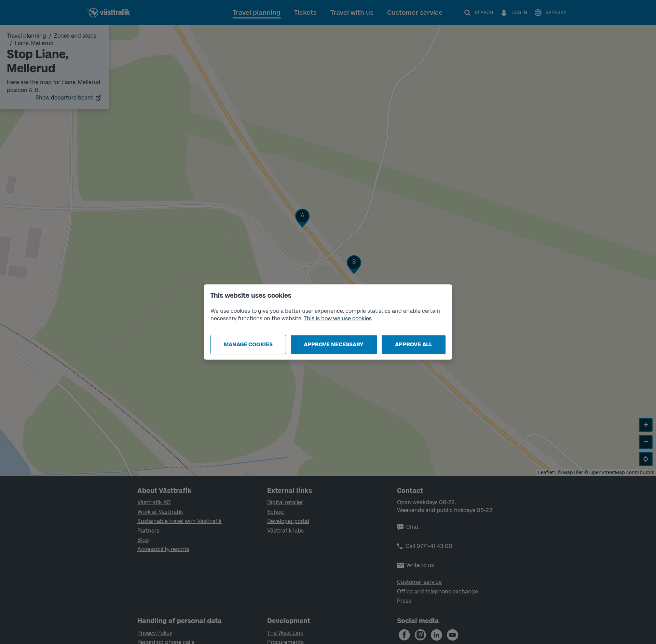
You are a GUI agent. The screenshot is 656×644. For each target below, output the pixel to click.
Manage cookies (248, 344)
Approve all (413, 344)
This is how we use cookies (338, 318)
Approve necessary (334, 344)
